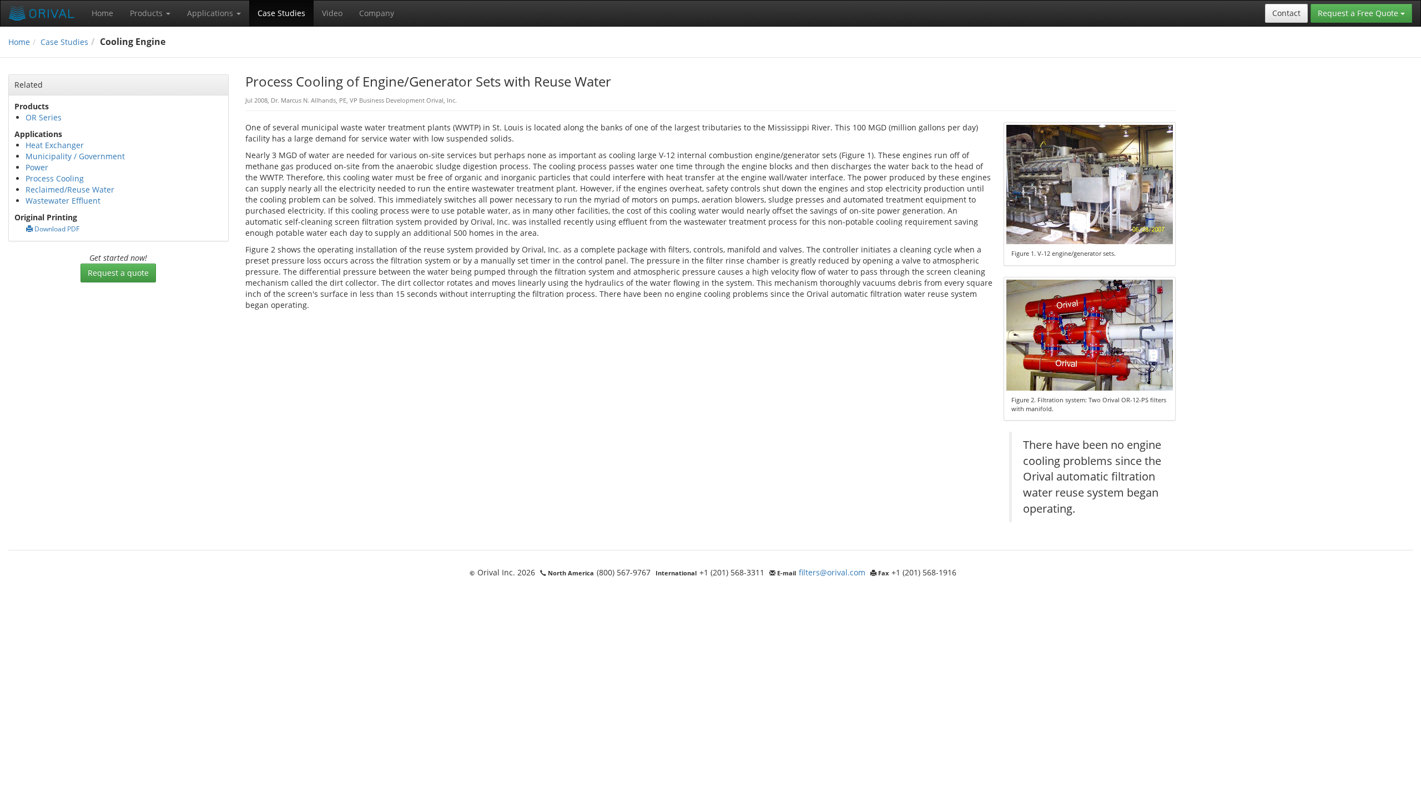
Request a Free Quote (1359, 13)
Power (37, 167)
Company (376, 13)
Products (147, 13)
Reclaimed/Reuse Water (70, 189)
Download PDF (56, 229)
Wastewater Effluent (63, 200)
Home (102, 13)
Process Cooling (55, 178)
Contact (1286, 13)
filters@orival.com (832, 572)
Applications (211, 13)
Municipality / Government (75, 156)
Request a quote (118, 272)
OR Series (44, 117)
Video (332, 13)
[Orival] (42, 13)
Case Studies (281, 13)
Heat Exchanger (55, 145)
